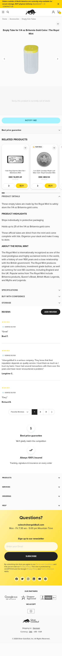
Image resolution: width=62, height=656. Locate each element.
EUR (40, 632)
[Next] (58, 59)
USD (35, 632)
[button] (31, 130)
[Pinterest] (45, 579)
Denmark (36, 628)
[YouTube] (39, 579)
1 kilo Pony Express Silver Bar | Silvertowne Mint (15, 172)
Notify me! (31, 120)
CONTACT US (8, 6)
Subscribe (31, 556)
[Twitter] (22, 579)
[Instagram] (28, 579)
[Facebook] (16, 579)
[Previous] (4, 59)
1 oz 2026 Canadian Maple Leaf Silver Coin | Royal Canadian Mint (44, 172)
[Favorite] (58, 24)
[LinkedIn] (34, 579)
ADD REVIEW (50, 312)
